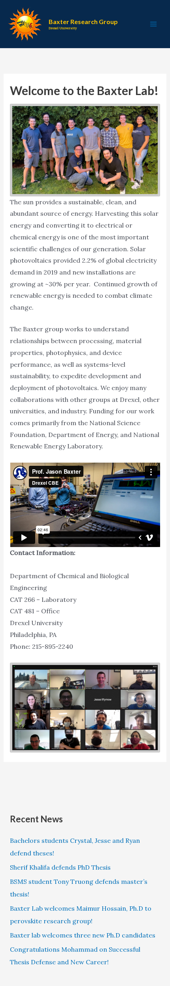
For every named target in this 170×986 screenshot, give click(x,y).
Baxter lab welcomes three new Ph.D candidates (82, 935)
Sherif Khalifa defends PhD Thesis (60, 867)
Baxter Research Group (83, 21)
